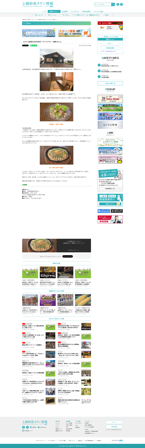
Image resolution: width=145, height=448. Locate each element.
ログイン (110, 44)
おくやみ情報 (69, 423)
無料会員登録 (86, 11)
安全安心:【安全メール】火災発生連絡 (33, 373)
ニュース (57, 423)
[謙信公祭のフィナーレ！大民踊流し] (50, 345)
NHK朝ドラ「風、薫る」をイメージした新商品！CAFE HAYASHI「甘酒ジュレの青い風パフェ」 (68, 382)
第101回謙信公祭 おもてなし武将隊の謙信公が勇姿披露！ (68, 345)
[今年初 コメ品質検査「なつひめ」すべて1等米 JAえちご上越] (50, 335)
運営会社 (80, 440)
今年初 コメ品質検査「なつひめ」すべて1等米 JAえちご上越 (33, 336)
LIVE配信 (87, 423)
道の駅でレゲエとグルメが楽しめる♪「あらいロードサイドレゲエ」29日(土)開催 (68, 354)
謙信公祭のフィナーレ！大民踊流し (32, 345)
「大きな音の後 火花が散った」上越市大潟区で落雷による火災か (33, 401)
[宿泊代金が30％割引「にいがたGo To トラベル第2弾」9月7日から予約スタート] (86, 326)
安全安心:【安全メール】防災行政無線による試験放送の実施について (69, 336)
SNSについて (72, 440)
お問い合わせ (43, 427)
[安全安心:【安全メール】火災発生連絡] (50, 373)
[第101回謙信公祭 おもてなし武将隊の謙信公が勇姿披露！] (86, 345)
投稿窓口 (34, 427)
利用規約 (99, 440)
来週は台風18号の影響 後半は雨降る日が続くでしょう (69, 401)
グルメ (32, 19)
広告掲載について (29, 430)
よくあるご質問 (62, 440)
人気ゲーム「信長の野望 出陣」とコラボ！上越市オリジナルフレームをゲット (33, 391)
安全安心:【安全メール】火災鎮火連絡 (69, 363)
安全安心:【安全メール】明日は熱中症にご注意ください (33, 326)
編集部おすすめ (59, 430)
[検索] (113, 4)
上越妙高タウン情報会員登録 (91, 431)
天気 (67, 427)
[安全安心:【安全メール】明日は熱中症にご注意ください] (50, 326)
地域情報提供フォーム (90, 433)
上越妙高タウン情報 (26, 19)
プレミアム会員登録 (89, 427)
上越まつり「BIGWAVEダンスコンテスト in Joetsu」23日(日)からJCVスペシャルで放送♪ (33, 382)
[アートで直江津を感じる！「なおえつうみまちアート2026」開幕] (50, 354)
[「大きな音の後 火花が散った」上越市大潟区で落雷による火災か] (50, 400)
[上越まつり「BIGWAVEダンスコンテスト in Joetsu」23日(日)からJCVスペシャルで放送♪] (50, 382)
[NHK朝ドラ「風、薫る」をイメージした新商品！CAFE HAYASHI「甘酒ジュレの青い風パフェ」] (86, 382)
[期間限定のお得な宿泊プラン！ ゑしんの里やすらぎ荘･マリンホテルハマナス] (50, 363)
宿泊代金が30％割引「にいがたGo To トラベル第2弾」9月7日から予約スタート (68, 326)
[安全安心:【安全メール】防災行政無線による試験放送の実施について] (86, 335)
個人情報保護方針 (90, 440)
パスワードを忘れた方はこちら (108, 51)
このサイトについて (40, 440)
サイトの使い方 (51, 440)
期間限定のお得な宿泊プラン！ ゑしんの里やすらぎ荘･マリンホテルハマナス (33, 363)
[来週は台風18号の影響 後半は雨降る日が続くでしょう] (86, 400)
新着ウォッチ (59, 429)
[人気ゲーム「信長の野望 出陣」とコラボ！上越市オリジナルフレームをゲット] (50, 391)
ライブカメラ (75, 11)
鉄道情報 (68, 430)
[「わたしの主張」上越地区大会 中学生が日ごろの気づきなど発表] (86, 373)
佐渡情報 (77, 427)
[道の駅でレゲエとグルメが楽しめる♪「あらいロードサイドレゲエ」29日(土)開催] (86, 354)
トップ (44, 11)
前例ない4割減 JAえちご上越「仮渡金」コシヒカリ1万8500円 (69, 391)
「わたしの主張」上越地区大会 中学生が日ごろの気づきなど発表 (68, 373)
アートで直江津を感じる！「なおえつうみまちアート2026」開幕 (32, 354)
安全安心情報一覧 (110, 83)
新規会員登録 (110, 48)
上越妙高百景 (69, 429)
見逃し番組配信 (88, 425)
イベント (58, 425)
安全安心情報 (69, 425)
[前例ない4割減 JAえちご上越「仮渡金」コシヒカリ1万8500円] (86, 391)
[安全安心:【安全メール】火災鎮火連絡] (86, 363)
